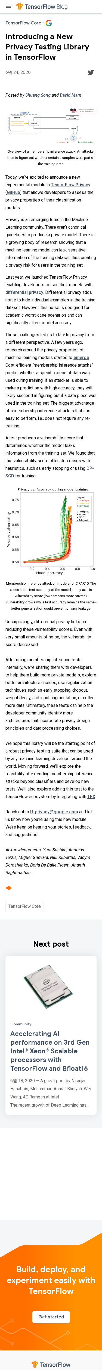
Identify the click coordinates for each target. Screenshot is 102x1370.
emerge (81, 357)
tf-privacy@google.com (54, 811)
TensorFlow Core (24, 906)
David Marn (70, 95)
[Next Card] (51, 1035)
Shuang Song (38, 95)
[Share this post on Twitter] (91, 72)
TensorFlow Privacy (70, 184)
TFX (91, 796)
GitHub (13, 192)
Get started (51, 1317)
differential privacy (24, 292)
